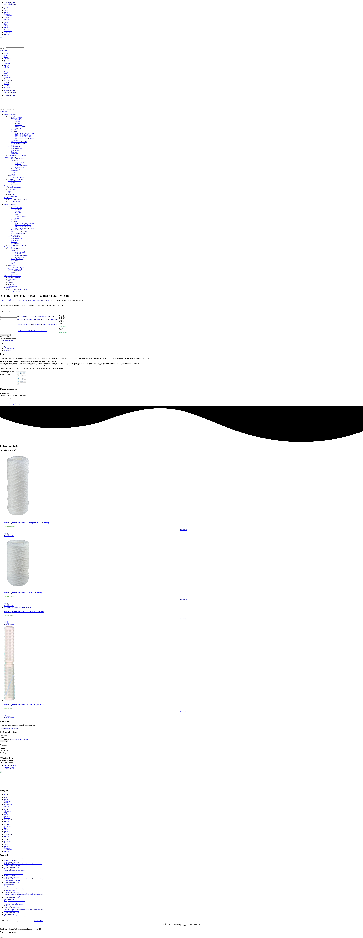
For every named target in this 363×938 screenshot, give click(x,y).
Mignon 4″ (18, 120)
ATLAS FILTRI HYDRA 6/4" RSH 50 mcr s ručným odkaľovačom (38, 319)
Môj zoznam (7, 69)
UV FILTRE (11, 176)
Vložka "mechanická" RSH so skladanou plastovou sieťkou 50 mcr (38, 324)
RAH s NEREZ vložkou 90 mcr (25, 133)
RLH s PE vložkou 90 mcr (23, 135)
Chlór (13, 174)
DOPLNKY (15, 145)
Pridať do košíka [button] (9, 536)
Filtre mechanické (16, 148)
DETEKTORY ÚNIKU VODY (17, 199)
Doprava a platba (9, 869)
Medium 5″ (18, 121)
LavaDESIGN (38, 921)
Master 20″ (18, 128)
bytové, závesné (20, 162)
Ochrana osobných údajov (11, 862)
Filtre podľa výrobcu (10, 114)
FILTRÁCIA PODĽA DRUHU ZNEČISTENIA (20, 300)
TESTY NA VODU (14, 201)
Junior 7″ (18, 123)
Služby (6, 10)
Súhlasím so (15, 739)
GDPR (2, 737)
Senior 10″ (18, 125)
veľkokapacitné (19, 167)
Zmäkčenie (14, 160)
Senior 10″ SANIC (21, 126)
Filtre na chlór (15, 150)
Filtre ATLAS (12, 116)
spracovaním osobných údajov (19, 739)
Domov (2, 300)
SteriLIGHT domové (17, 177)
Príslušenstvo (15, 153)
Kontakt (6, 19)
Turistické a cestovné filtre (15, 179)
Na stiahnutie (8, 16)
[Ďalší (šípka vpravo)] (2, 937)
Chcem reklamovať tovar (11, 867)
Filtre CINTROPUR (14, 147)
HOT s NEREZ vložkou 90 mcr (24, 138)
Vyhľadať (3, 48)
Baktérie (10, 193)
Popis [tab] (5, 347)
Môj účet (6, 67)
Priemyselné (15, 184)
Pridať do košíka (5, 335)
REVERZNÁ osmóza (14, 181)
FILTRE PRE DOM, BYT (16, 159)
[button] (8, 337)
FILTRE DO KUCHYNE (19, 142)
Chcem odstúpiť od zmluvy (12, 865)
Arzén (13, 172)
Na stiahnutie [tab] (8, 350)
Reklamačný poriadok (10, 860)
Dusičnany (14, 170)
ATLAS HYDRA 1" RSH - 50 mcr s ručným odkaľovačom (36, 316)
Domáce (13, 182)
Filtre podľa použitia (10, 157)
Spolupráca (7, 12)
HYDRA (14, 131)
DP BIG (13, 130)
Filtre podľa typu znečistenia (12, 186)
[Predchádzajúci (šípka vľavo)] (1, 937)
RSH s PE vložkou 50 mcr (23, 137)
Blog (5, 9)
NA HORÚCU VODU (18, 143)
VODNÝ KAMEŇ (17, 140)
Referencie (7, 14)
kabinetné (18, 164)
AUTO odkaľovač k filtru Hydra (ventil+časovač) (33, 331)
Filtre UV (14, 152)
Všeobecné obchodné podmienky (10, 404)
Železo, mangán (12, 196)
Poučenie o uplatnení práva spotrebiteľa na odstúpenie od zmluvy (23, 864)
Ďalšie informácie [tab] (9, 348)
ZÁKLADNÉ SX (16, 118)
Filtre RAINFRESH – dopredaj (17, 155)
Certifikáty (7, 17)
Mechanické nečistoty (14, 187)
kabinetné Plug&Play (21, 165)
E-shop (6, 7)
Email (2, 735)
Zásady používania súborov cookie (14, 870)
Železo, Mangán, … (17, 169)
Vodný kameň (12, 189)
